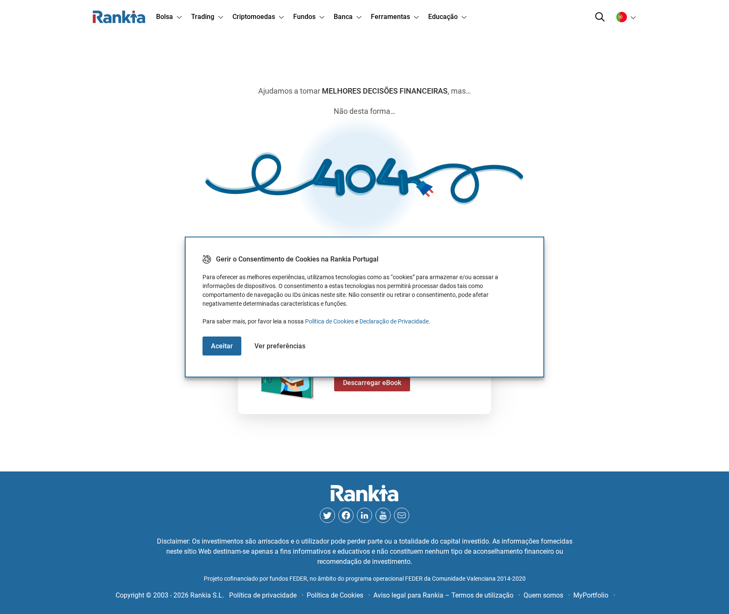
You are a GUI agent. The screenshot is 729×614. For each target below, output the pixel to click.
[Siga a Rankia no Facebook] (346, 515)
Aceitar (222, 346)
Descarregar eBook (372, 383)
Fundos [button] (304, 17)
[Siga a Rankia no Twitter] (327, 515)
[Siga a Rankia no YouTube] (383, 515)
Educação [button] (443, 17)
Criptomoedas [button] (253, 17)
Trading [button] (202, 17)
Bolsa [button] (164, 17)
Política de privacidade (263, 595)
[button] (600, 17)
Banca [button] (343, 17)
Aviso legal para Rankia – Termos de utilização (443, 595)
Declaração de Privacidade (394, 321)
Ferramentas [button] (390, 17)
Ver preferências (279, 346)
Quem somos (543, 595)
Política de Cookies (329, 321)
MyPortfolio (590, 595)
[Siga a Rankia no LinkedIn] (364, 515)
